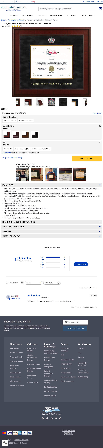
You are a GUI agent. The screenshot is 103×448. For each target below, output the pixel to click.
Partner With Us (50, 396)
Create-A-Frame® (17, 386)
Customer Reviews (11, 236)
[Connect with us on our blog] (60, 418)
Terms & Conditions (68, 377)
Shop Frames (27, 15)
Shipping (6, 231)
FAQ (62, 355)
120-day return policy (13, 227)
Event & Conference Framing (48, 373)
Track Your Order (67, 381)
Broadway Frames (33, 364)
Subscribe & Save (67, 359)
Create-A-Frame (56, 15)
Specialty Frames (16, 361)
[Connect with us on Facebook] (43, 418)
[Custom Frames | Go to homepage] (14, 8)
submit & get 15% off (75, 329)
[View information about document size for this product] (25, 113)
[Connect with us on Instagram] (52, 418)
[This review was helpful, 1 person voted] (91, 307)
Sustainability (83, 377)
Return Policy (66, 368)
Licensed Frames (87, 15)
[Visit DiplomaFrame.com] (21, 2)
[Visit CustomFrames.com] (7, 2)
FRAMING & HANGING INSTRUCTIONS (18, 222)
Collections (41, 15)
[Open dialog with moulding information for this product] (100, 126)
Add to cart (87, 158)
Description (8, 185)
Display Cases (15, 381)
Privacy (8, 440)
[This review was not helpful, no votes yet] (94, 307)
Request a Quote (50, 391)
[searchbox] (13, 282)
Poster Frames (32, 382)
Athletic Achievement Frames (32, 357)
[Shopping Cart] (100, 9)
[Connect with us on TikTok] (47, 418)
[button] (100, 2)
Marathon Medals (16, 353)
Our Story (81, 348)
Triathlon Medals (16, 357)
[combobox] (33, 283)
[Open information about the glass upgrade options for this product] (100, 142)
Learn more (7, 153)
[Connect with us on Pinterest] (56, 418)
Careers (81, 357)
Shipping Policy (66, 364)
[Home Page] (68, 432)
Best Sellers (14, 348)
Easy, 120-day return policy (12, 158)
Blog (79, 353)
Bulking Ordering (50, 387)
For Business (71, 15)
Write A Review (81, 264)
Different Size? (97, 113)
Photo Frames (15, 377)
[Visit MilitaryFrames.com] (36, 2)
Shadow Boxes (15, 372)
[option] (10, 120)
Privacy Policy (66, 372)
